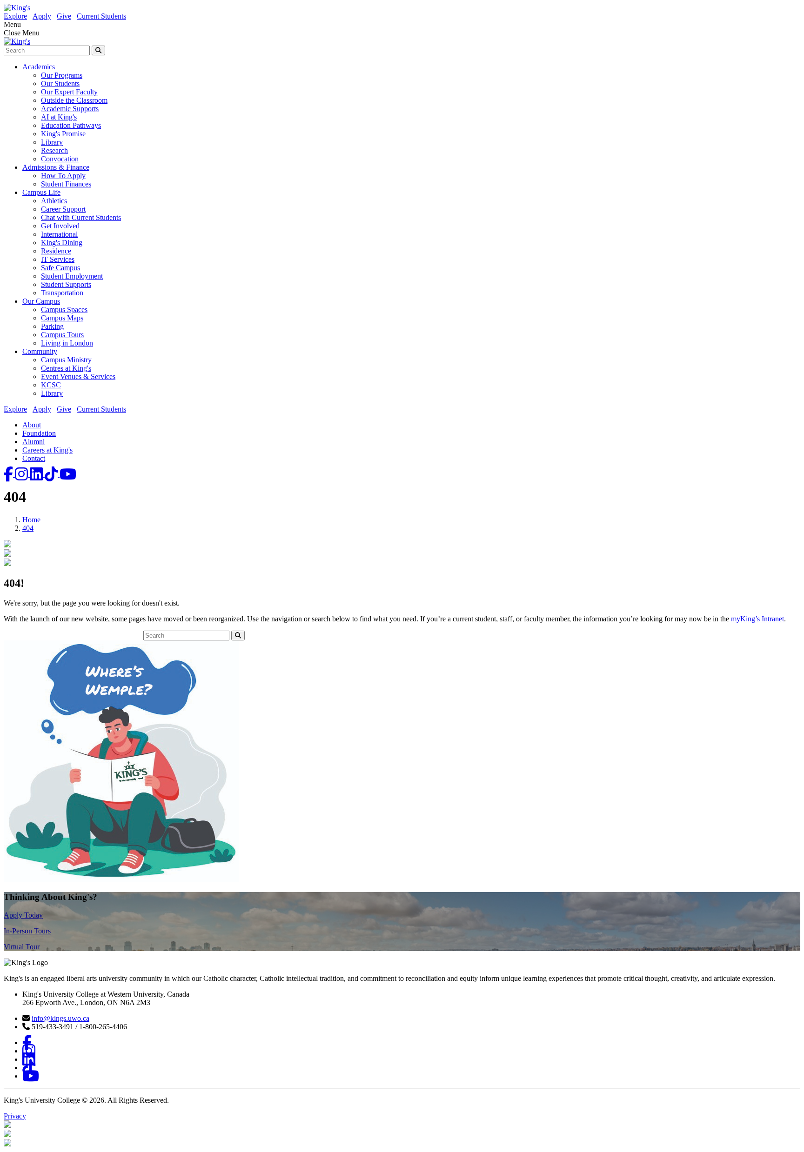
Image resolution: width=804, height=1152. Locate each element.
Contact (33, 458)
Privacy (15, 1116)
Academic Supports (70, 109)
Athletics (54, 201)
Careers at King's (47, 450)
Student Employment (72, 276)
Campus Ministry (66, 360)
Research (54, 150)
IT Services (57, 259)
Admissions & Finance (55, 167)
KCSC (51, 385)
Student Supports (66, 284)
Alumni (33, 442)
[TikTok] (52, 474)
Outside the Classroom (74, 100)
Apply (42, 16)
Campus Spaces (64, 309)
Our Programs (61, 75)
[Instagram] (22, 474)
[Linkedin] (37, 474)
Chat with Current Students (81, 217)
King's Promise (63, 134)
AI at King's (59, 117)
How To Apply (63, 176)
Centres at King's (66, 368)
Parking (52, 326)
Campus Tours (62, 335)
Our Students (60, 83)
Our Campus (41, 301)
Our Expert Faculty (69, 92)
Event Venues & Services (78, 376)
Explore (15, 16)
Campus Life (41, 192)
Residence (56, 251)
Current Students (101, 16)
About (31, 425)
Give (64, 16)
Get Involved (60, 226)
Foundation (39, 433)
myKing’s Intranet (757, 619)
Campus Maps (62, 318)
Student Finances (66, 184)
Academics (38, 67)
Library (52, 142)
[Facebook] (9, 474)
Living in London (67, 343)
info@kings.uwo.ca (60, 1018)
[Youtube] (68, 474)
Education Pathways (71, 125)
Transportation (62, 293)
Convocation (60, 159)
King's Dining (61, 242)
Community (39, 351)
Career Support (63, 209)
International (59, 234)
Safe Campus (60, 268)
